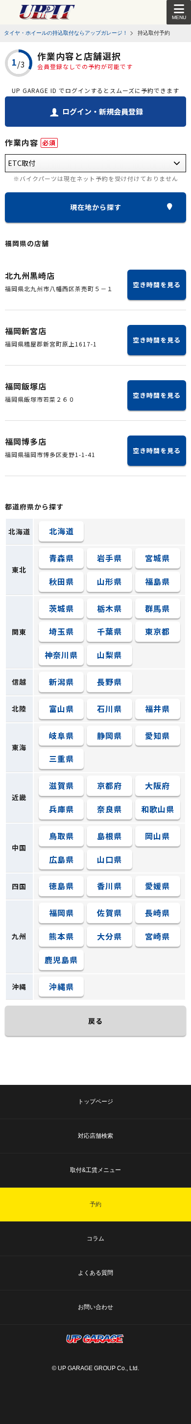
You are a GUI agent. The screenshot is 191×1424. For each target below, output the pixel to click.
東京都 (157, 631)
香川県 (109, 886)
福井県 (157, 708)
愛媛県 (157, 886)
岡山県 (157, 836)
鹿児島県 (61, 959)
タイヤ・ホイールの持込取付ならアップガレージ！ (66, 33)
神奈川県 (61, 655)
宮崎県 (157, 936)
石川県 (109, 708)
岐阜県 (61, 735)
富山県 (61, 708)
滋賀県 (61, 785)
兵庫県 (61, 809)
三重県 (61, 758)
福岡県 (61, 913)
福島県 (157, 581)
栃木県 (109, 608)
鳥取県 (61, 836)
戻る (95, 1021)
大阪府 (157, 785)
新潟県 (61, 682)
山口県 (109, 859)
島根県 (109, 836)
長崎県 (157, 913)
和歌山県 (157, 809)
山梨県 (109, 655)
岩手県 (109, 558)
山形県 (109, 581)
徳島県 (61, 886)
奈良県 (109, 809)
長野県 (109, 682)
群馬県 (157, 608)
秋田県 (61, 581)
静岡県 (109, 735)
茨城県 (61, 608)
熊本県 (61, 936)
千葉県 (109, 631)
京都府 (109, 785)
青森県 (61, 558)
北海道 (61, 531)
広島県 (61, 859)
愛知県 (157, 735)
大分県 (109, 936)
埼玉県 (61, 631)
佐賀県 (109, 913)
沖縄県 (61, 986)
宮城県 (157, 558)
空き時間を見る (157, 284)
